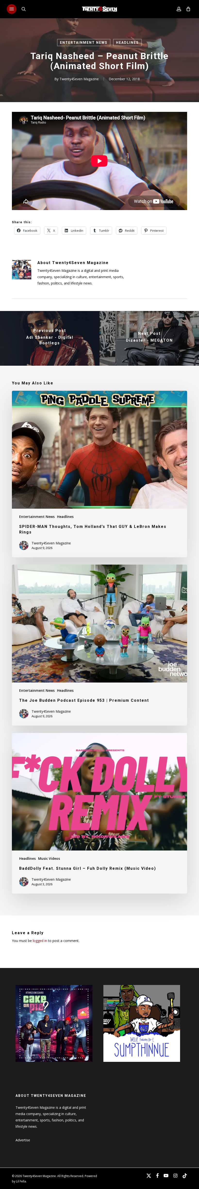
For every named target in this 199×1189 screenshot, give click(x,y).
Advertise (23, 1140)
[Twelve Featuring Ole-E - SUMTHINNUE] (141, 1064)
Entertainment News (84, 42)
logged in (40, 940)
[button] (12, 9)
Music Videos (49, 858)
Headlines (127, 42)
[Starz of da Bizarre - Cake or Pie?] (54, 1064)
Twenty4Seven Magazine (79, 79)
